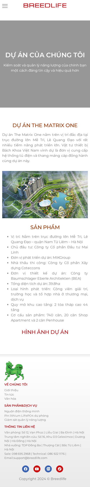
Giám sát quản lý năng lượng (25, 419)
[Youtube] (36, 468)
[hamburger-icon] (5, 7)
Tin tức (9, 394)
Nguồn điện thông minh (22, 411)
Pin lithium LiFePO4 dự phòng (26, 415)
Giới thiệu (11, 390)
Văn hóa (10, 398)
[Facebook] (25, 468)
